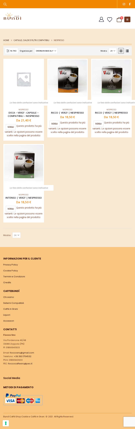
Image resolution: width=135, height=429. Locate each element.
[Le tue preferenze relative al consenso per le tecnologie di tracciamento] (6, 423)
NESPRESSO (23, 109)
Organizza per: (26, 51)
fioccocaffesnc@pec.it (20, 363)
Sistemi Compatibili (13, 303)
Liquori (6, 314)
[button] (5, 4)
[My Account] (101, 19)
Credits (7, 282)
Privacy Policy (10, 264)
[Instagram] (124, 4)
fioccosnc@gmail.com (22, 352)
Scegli (11, 127)
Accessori (8, 320)
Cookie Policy (10, 270)
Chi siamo (8, 297)
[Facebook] (130, 4)
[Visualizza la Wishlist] (110, 19)
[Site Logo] (12, 16)
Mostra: (104, 51)
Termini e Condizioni (14, 276)
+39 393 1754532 (22, 356)
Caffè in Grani (10, 309)
